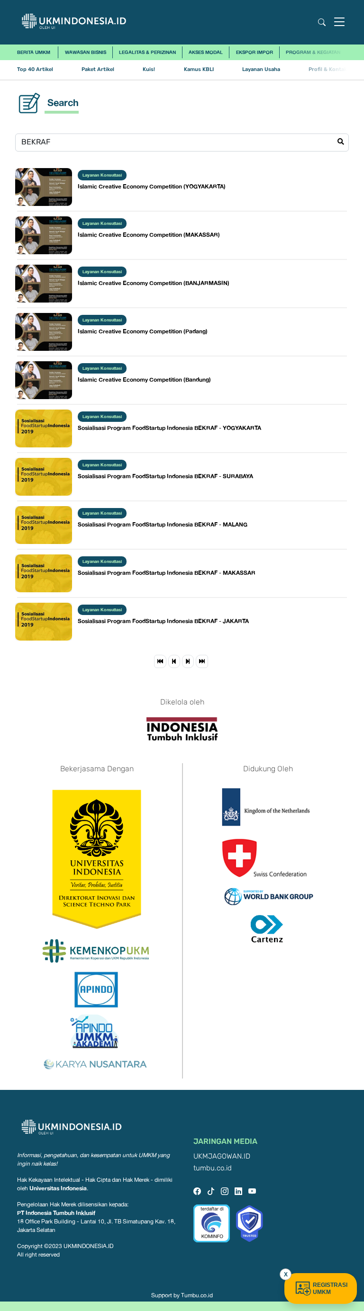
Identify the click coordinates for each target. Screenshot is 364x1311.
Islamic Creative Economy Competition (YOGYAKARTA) (152, 186)
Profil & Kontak (328, 69)
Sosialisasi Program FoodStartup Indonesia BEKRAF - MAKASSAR (166, 572)
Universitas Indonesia (58, 1188)
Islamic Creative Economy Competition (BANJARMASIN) (153, 282)
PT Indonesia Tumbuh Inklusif (56, 1212)
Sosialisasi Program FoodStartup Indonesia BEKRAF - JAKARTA (163, 620)
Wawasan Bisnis (85, 52)
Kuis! (149, 69)
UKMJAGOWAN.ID (221, 1156)
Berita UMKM (33, 52)
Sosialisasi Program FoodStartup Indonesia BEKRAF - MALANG (162, 524)
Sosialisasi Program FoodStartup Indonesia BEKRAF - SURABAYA (165, 476)
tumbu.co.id (212, 1168)
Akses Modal (206, 52)
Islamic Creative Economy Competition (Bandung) (144, 379)
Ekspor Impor (254, 52)
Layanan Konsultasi (102, 175)
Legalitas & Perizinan (147, 52)
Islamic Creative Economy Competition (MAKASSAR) (149, 234)
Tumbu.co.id (197, 1295)
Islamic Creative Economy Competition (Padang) (143, 331)
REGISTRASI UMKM (330, 1288)
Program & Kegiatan (313, 52)
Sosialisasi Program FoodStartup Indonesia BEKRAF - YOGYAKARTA (169, 427)
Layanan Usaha (261, 69)
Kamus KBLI (199, 69)
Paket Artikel (98, 69)
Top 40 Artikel (35, 69)
